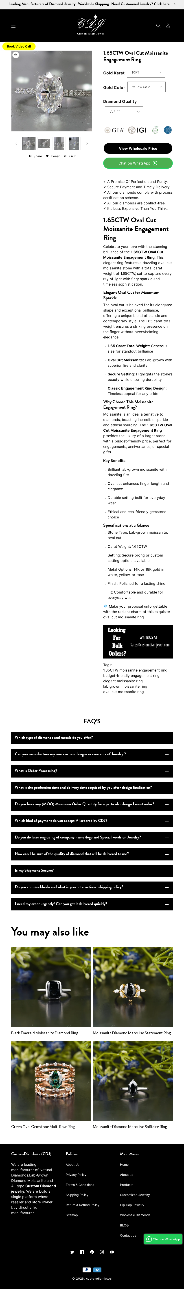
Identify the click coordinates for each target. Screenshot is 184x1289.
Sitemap (72, 1215)
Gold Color (114, 87)
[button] (13, 26)
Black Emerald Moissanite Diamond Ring (44, 1033)
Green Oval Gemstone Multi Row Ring (43, 1126)
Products (126, 1185)
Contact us (128, 1235)
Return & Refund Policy (82, 1205)
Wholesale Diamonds (135, 1215)
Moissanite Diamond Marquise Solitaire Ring (130, 1126)
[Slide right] (87, 144)
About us (126, 1174)
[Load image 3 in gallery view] (59, 143)
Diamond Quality (120, 101)
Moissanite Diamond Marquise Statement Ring (132, 1033)
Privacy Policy (76, 1174)
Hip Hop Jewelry (132, 1205)
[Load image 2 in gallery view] (43, 143)
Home (124, 1164)
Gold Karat (114, 73)
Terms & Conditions (80, 1185)
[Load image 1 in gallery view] (28, 143)
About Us (72, 1164)
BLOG (124, 1225)
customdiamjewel (99, 1278)
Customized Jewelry (135, 1195)
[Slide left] (16, 144)
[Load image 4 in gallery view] (74, 143)
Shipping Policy (77, 1195)
